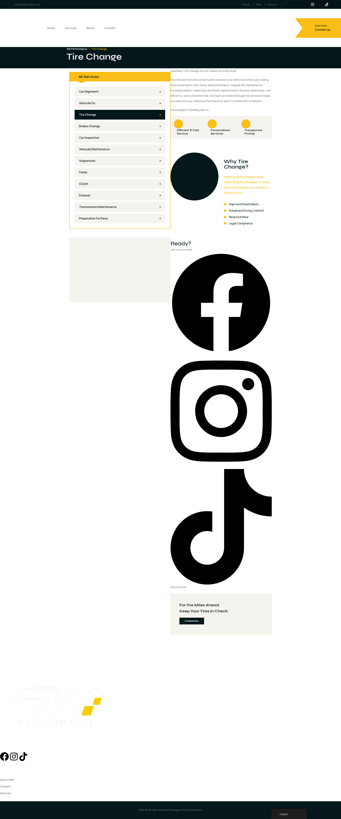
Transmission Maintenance (98, 207)
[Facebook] (221, 302)
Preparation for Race (93, 218)
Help (258, 4)
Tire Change (87, 115)
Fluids (83, 172)
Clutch (83, 184)
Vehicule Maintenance (94, 149)
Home (51, 28)
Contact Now (192, 620)
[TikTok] (221, 526)
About (246, 4)
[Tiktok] (23, 756)
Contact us (322, 30)
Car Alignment (89, 91)
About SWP (7, 780)
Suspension (87, 161)
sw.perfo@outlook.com (27, 4)
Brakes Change (89, 126)
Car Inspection (89, 138)
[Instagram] (221, 411)
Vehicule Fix (87, 103)
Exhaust (84, 195)
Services (71, 28)
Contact (272, 4)
